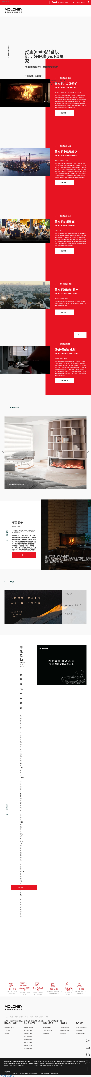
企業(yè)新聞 (64, 1028)
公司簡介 (7, 1033)
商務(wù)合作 (80, 1033)
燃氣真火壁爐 (28, 1042)
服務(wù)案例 (47, 1028)
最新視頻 (63, 1033)
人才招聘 (7, 1031)
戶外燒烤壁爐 (28, 1048)
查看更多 (64, 113)
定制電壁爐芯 (28, 1039)
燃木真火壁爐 (28, 1031)
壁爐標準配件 (28, 1045)
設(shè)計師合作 (81, 1028)
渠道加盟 (79, 1031)
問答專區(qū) (64, 1031)
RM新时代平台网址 (7, 1076)
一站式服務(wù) (48, 1031)
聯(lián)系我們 (9, 1028)
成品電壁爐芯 (28, 1036)
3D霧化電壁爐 (28, 1028)
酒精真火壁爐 (28, 1033)
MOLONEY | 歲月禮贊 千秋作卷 (74, 605)
